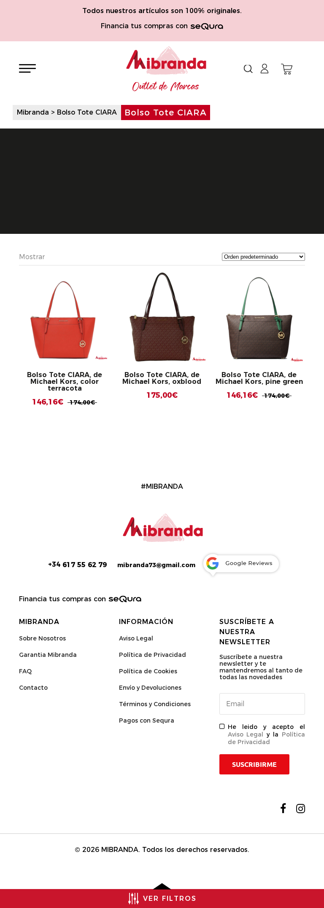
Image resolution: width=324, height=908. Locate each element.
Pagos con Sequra (146, 720)
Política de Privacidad (152, 655)
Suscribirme (254, 764)
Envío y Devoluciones (150, 687)
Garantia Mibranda (48, 655)
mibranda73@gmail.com (156, 565)
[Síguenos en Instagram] (300, 808)
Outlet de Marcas (165, 87)
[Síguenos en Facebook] (283, 808)
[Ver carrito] (286, 69)
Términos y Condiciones (155, 704)
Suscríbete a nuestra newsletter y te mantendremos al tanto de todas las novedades (260, 667)
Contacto (33, 687)
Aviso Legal (136, 638)
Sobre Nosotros (42, 638)
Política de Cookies (148, 671)
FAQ (25, 671)
